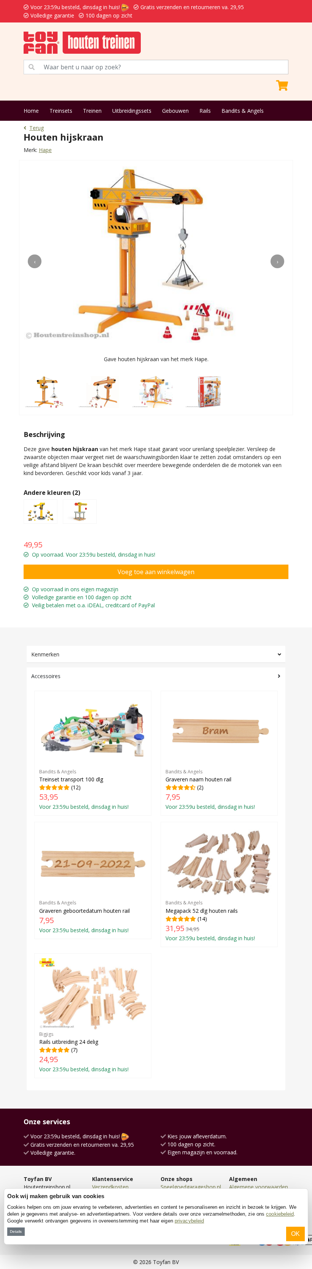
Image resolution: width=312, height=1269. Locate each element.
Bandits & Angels (242, 110)
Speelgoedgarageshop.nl (191, 1187)
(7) (84, 1052)
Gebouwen (175, 110)
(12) (84, 789)
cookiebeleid (280, 1214)
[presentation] (34, 261)
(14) (210, 920)
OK (295, 1234)
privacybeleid (189, 1221)
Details (16, 1231)
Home (31, 110)
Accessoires (45, 676)
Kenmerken (45, 654)
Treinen (92, 110)
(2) (210, 789)
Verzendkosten (110, 1187)
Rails (205, 110)
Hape (45, 150)
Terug (36, 127)
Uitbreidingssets (131, 110)
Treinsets (60, 110)
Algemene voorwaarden (258, 1187)
